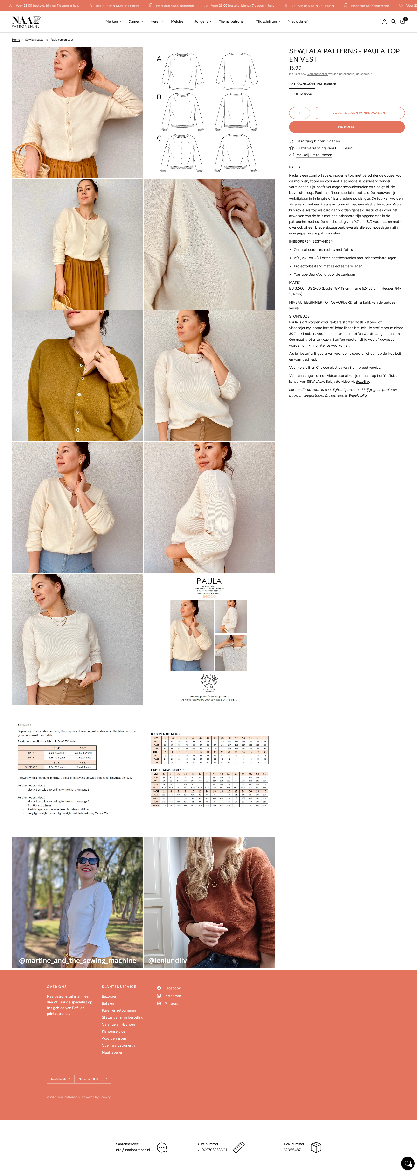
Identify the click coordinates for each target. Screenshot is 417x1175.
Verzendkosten (317, 74)
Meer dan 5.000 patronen (155, 5)
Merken (112, 21)
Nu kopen (347, 127)
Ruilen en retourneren (119, 1010)
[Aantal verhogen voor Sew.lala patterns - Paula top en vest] (306, 113)
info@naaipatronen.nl (132, 1150)
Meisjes (177, 21)
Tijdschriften (266, 21)
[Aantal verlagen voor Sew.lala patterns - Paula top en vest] (293, 113)
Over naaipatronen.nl (118, 1045)
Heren (155, 21)
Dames (134, 21)
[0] (401, 21)
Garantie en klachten (118, 1024)
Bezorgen (109, 996)
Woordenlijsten (114, 1038)
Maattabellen (112, 1052)
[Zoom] (133, 57)
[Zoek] (393, 21)
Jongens (201, 21)
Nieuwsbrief (298, 21)
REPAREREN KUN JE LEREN (98, 5)
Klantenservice (113, 1031)
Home (16, 39)
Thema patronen (232, 21)
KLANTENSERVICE (119, 987)
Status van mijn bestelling (122, 1017)
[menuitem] (113, 21)
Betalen (108, 1003)
